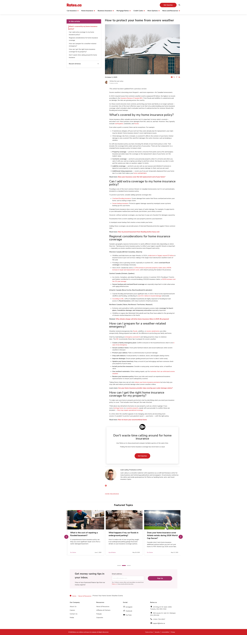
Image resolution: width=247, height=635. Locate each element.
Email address (117, 574)
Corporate (99, 617)
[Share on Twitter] (174, 77)
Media (72, 617)
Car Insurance (72, 11)
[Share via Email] (171, 77)
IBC (117, 339)
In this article (74, 21)
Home (74, 596)
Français (99, 614)
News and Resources (170, 11)
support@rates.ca (158, 623)
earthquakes (119, 124)
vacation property (132, 408)
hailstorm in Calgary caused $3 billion (161, 255)
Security (157, 632)
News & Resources (84, 596)
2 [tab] (123, 565)
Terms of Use (149, 632)
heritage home (118, 408)
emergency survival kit (132, 337)
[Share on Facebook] (176, 77)
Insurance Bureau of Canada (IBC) (132, 98)
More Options (153, 11)
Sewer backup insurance (120, 203)
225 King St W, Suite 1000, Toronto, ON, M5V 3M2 (161, 608)
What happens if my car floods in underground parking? (123, 534)
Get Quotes (168, 5)
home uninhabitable (140, 173)
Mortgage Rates (123, 11)
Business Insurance (105, 11)
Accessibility (165, 632)
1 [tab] (118, 565)
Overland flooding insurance (121, 198)
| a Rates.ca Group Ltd (84, 632)
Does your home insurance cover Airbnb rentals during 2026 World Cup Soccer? (161, 535)
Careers (72, 610)
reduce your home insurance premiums (147, 382)
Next (181, 537)
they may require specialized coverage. (130, 410)
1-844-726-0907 (158, 619)
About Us (73, 606)
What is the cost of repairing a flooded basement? (83, 534)
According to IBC (118, 299)
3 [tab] (128, 565)
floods (136, 124)
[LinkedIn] (106, 486)
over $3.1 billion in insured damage (149, 296)
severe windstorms (152, 331)
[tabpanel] (85, 532)
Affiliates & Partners (103, 610)
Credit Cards (138, 11)
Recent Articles (75, 64)
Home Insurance (87, 11)
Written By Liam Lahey (116, 81)
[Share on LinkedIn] (179, 77)
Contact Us (73, 614)
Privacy (173, 632)
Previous (66, 537)
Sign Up (160, 578)
